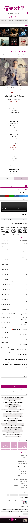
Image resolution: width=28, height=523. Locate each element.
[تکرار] (6, 519)
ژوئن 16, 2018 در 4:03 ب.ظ (5, 289)
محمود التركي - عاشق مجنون (22, 463)
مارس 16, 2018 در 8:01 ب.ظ (5, 269)
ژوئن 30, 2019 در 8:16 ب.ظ (5, 337)
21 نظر (7, 179)
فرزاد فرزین (8, 511)
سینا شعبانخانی (15, 87)
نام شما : (25, 367)
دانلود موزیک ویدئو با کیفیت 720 (17, 189)
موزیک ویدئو (5, 234)
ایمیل (3, 195)
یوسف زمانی (17, 511)
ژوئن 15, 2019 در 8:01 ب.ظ (5, 327)
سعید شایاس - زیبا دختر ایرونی (22, 469)
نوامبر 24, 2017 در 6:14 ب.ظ (5, 259)
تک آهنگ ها (23, 234)
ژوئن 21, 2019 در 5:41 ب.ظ (5, 332)
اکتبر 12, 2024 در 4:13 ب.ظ (5, 357)
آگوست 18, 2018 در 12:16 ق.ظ (6, 294)
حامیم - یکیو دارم (24, 457)
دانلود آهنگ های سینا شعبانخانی (21, 237)
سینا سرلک (26, 511)
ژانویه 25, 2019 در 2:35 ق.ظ (5, 309)
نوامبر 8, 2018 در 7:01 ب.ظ (5, 304)
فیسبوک (16, 195)
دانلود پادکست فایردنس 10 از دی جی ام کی (20, 475)
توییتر (21, 195)
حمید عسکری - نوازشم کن (23, 481)
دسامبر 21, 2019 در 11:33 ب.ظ (6, 352)
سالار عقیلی (22, 511)
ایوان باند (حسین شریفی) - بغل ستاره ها (20, 485)
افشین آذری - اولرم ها (23, 471)
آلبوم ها (17, 495)
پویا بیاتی (16, 509)
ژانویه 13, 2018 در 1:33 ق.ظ (5, 264)
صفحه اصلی (26, 495)
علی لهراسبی (26, 513)
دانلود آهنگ (20, 87)
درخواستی (25, 54)
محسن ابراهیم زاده (11, 509)
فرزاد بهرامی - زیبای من (23, 455)
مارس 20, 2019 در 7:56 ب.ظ (5, 317)
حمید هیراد (3, 511)
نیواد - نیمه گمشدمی (24, 459)
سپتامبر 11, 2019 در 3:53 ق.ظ (6, 347)
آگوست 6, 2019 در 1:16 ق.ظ (5, 342)
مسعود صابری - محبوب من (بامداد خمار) (20, 479)
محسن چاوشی (20, 509)
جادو (14, 104)
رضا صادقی (26, 509)
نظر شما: (25, 376)
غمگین (9, 234)
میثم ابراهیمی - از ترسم (23, 477)
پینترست (7, 195)
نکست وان (14, 101)
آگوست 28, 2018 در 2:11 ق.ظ (6, 299)
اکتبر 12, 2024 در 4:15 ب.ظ (5, 362)
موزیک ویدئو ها (12, 495)
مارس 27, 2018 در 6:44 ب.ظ (5, 274)
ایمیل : (25, 372)
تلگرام (25, 195)
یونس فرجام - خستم (24, 487)
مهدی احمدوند (4, 509)
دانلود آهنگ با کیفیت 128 (18, 186)
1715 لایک (20, 179)
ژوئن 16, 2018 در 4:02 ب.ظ (5, 284)
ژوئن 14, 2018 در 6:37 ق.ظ (5, 279)
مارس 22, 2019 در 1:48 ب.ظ (5, 322)
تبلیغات (8, 495)
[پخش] (12, 519)
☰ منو (25, 2)
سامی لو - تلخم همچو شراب (22, 461)
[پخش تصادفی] (18, 519)
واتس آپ (11, 195)
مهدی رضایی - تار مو (23, 473)
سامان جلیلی (12, 511)
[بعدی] (15, 519)
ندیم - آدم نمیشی (24, 483)
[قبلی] (9, 519)
